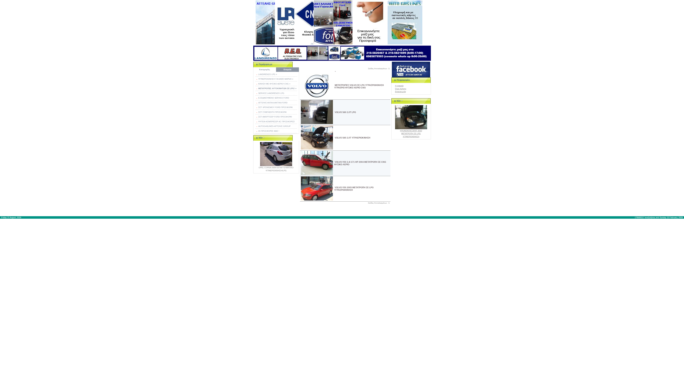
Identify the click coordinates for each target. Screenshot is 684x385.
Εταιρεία (287, 69)
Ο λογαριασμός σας (362, 211)
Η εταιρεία (399, 86)
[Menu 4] (323, 22)
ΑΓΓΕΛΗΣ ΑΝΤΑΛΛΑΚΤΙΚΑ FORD (272, 103)
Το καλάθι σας (344, 211)
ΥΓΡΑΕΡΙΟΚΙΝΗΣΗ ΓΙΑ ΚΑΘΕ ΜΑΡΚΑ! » (275, 79)
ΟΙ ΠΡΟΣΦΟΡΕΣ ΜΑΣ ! (268, 131)
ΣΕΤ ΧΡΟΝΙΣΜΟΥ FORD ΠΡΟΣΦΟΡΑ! (275, 107)
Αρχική (331, 211)
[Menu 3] (304, 22)
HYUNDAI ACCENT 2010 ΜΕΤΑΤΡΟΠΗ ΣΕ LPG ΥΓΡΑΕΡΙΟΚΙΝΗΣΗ (411, 134)
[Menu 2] (284, 22)
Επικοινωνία (400, 92)
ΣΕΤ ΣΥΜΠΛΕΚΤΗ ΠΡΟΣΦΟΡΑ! (272, 112)
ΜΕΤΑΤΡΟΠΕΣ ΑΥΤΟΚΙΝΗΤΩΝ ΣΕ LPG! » (277, 88)
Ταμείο (378, 211)
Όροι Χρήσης (400, 89)
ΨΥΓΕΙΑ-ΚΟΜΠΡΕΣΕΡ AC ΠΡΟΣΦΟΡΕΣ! (276, 121)
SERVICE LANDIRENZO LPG (271, 93)
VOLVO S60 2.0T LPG (345, 112)
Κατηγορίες (264, 69)
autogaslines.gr (286, 211)
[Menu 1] (265, 22)
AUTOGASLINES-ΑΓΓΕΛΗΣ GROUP (274, 126)
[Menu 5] (343, 22)
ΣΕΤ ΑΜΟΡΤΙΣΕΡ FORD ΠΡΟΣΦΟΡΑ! (275, 117)
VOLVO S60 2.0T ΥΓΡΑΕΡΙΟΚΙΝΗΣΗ (352, 138)
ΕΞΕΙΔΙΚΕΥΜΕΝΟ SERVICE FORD (273, 98)
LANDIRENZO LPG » (267, 74)
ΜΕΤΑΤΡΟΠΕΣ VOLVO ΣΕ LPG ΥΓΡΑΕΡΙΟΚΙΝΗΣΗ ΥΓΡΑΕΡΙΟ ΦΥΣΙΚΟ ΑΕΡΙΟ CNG (359, 86)
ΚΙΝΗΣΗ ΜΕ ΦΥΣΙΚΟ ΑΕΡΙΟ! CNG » (274, 84)
